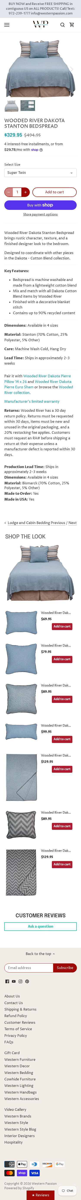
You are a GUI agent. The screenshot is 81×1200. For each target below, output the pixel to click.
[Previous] (9, 69)
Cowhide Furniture (20, 1079)
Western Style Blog (20, 1129)
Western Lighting (18, 1085)
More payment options (40, 214)
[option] (40, 68)
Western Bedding (18, 1072)
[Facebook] (7, 981)
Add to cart (62, 626)
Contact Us (13, 1003)
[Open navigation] (6, 25)
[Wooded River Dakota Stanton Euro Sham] (21, 659)
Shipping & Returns (20, 1009)
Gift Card (12, 1053)
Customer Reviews (19, 1022)
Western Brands (17, 1116)
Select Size (12, 165)
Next (72, 523)
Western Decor (17, 1066)
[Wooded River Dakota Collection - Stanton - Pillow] (21, 699)
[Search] (62, 25)
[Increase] (25, 192)
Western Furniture (19, 1059)
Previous (58, 523)
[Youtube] (14, 981)
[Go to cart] (72, 25)
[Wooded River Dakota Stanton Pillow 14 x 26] (21, 734)
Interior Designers (19, 1136)
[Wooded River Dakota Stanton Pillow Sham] (21, 623)
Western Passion (44, 1184)
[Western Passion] (40, 24)
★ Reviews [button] (40, 1195)
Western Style (16, 1122)
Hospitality (13, 1142)
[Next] (71, 69)
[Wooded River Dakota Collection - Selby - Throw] (21, 872)
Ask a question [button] (40, 926)
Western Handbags (20, 1092)
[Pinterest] (27, 981)
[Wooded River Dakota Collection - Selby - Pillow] (21, 825)
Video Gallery (15, 1109)
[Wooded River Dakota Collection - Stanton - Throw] (21, 777)
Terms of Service (18, 1029)
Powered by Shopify (19, 1188)
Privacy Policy (15, 1035)
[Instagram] (20, 981)
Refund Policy (15, 1016)
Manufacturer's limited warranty (31, 401)
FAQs (8, 1042)
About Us (12, 996)
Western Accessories (21, 1099)
